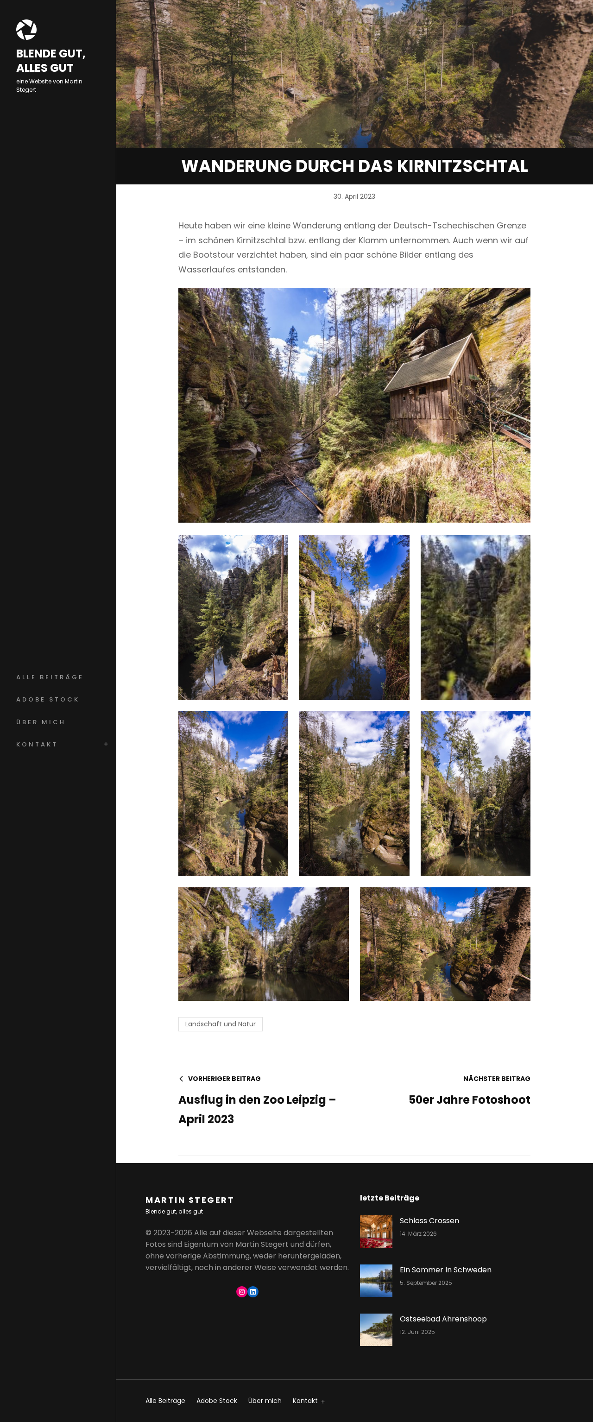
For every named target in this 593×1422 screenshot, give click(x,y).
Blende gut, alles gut (51, 61)
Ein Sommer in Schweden (446, 1269)
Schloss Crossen (429, 1220)
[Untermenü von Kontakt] (321, 1401)
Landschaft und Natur (220, 1024)
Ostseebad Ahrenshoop (443, 1319)
